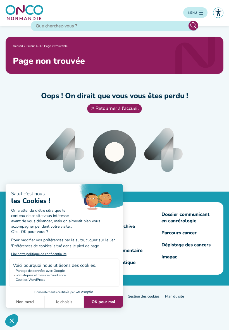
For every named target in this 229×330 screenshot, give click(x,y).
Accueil (18, 46)
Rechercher (193, 25)
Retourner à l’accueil (117, 108)
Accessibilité (218, 13)
